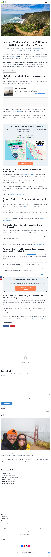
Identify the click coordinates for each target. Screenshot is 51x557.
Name (3, 398)
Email (28, 398)
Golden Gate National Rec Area (11, 477)
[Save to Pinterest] (1, 279)
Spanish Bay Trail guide (38, 244)
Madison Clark (15, 50)
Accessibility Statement (7, 523)
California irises (18, 111)
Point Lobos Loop (9, 300)
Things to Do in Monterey (9, 475)
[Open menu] (46, 2)
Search (3, 408)
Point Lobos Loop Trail (37, 318)
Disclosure (38, 48)
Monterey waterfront (28, 174)
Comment (4, 375)
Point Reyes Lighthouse (9, 479)
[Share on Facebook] (1, 277)
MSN (13, 38)
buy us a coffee (25, 534)
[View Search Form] (49, 2)
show (14, 70)
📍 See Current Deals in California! (25, 288)
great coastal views (31, 254)
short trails (15, 56)
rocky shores (20, 236)
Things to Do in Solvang (9, 483)
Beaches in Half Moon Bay (9, 481)
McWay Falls (6, 473)
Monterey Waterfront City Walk (18, 194)
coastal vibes (25, 206)
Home (9, 38)
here (28, 121)
